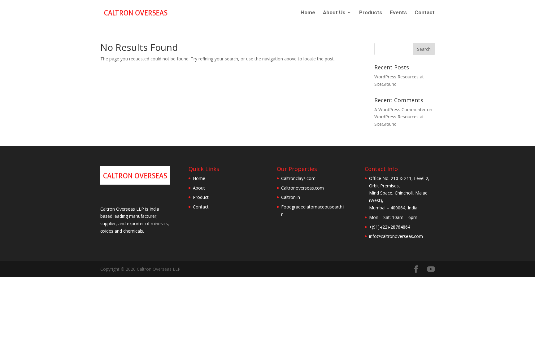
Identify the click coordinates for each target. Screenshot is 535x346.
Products (370, 12)
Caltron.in (290, 197)
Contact (425, 12)
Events (398, 12)
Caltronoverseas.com (302, 188)
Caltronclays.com (298, 178)
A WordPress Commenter (400, 109)
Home (308, 12)
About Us (334, 12)
